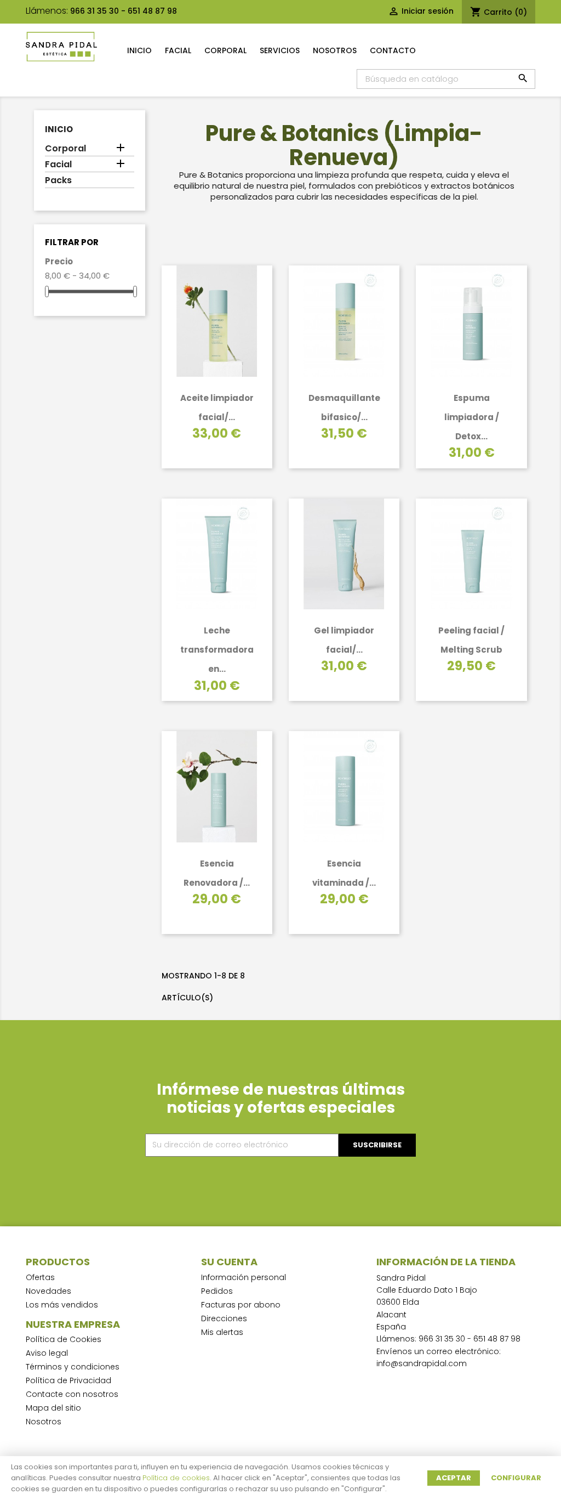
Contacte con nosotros (72, 1394)
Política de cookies (176, 1478)
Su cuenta (229, 1262)
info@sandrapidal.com (421, 1363)
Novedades (48, 1291)
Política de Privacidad (68, 1380)
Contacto (393, 50)
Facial (178, 50)
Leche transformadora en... (217, 650)
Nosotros (335, 50)
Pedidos (217, 1291)
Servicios (280, 50)
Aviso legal (47, 1353)
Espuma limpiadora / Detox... (471, 417)
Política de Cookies (63, 1339)
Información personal (243, 1277)
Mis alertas (222, 1332)
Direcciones (224, 1318)
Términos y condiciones (72, 1366)
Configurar (516, 1478)
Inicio (139, 50)
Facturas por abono (240, 1304)
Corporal (225, 50)
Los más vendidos (62, 1304)
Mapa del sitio (53, 1407)
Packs (58, 180)
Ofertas (40, 1277)
